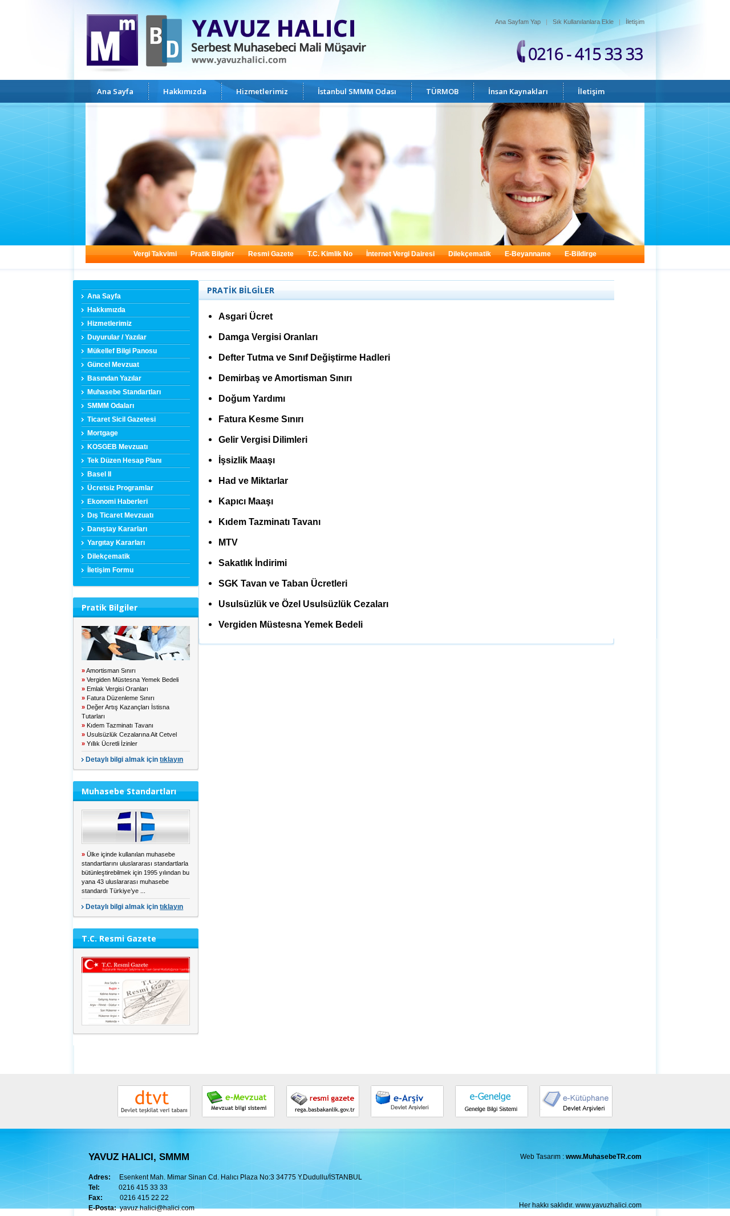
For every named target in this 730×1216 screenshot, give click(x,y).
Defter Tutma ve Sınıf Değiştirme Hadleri (304, 357)
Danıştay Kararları (117, 529)
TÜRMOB (442, 91)
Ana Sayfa (115, 91)
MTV (228, 542)
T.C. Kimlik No (329, 254)
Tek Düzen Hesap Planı (124, 460)
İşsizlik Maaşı (246, 460)
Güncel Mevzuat (113, 365)
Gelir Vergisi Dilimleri (262, 440)
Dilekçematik (469, 254)
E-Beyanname (528, 254)
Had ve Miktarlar (253, 481)
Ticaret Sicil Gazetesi (121, 419)
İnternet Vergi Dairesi (400, 254)
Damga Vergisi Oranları (268, 337)
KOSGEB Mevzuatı (117, 447)
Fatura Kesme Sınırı (260, 419)
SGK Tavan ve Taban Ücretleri (282, 583)
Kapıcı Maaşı (245, 501)
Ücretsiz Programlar (120, 488)
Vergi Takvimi (155, 254)
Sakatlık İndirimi (252, 563)
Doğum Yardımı (251, 398)
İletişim (635, 21)
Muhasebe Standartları (124, 392)
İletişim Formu (110, 570)
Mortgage (102, 433)
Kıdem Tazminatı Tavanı (269, 522)
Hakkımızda (184, 91)
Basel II (99, 474)
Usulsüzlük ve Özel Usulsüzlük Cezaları (303, 604)
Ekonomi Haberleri (117, 502)
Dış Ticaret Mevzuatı (120, 515)
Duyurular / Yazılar (117, 337)
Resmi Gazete (271, 254)
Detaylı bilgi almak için (134, 759)
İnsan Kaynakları (518, 91)
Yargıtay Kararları (116, 543)
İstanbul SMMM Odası (357, 91)
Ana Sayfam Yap (518, 21)
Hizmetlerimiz (262, 91)
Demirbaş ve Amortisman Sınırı (285, 378)
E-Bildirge (581, 254)
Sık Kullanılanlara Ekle (583, 21)
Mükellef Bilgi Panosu (122, 351)
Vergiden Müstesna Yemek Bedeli (290, 624)
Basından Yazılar (114, 378)
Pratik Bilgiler (212, 254)
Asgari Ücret (245, 316)
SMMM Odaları (110, 406)
